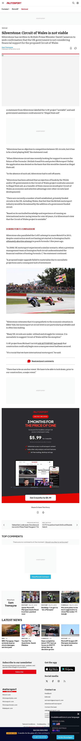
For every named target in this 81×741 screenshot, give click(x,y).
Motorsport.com (8, 701)
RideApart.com (8, 708)
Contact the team (51, 707)
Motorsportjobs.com (10, 698)
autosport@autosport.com (54, 700)
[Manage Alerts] (43, 512)
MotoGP (15, 9)
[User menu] (78, 3)
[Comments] (76, 48)
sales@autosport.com (52, 710)
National (24, 9)
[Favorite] (71, 48)
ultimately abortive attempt (19, 241)
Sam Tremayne (7, 47)
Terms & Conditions (28, 724)
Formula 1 (5, 9)
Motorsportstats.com (10, 705)
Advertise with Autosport (53, 703)
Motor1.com (7, 695)
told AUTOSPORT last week (49, 343)
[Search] (73, 3)
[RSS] (64, 681)
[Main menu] (3, 3)
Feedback (48, 693)
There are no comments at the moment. (40, 542)
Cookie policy (41, 724)
